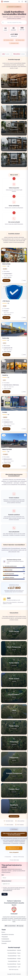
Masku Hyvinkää (7, 449)
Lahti (4, 380)
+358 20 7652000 (7, 277)
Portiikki (4, 412)
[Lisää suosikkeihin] (25, 249)
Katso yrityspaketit (14, 852)
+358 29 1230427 (7, 314)
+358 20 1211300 (7, 462)
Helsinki (5, 268)
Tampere (5, 417)
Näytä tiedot (6, 280)
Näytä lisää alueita (14, 816)
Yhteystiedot (5, 936)
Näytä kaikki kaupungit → (14, 969)
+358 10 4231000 (7, 388)
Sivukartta (4, 943)
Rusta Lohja (5, 338)
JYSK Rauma (6, 301)
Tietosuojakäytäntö (6, 941)
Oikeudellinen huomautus (8, 934)
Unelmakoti (14, 914)
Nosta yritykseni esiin (14, 848)
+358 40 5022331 (7, 425)
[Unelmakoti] (14, 910)
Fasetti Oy (5, 375)
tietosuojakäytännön (7, 890)
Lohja (4, 343)
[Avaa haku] (19, 1)
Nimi (3, 874)
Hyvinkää (5, 454)
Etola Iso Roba (6, 264)
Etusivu (3, 932)
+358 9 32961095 (7, 351)
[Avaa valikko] (25, 1)
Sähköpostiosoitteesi (7, 880)
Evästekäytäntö (5, 939)
